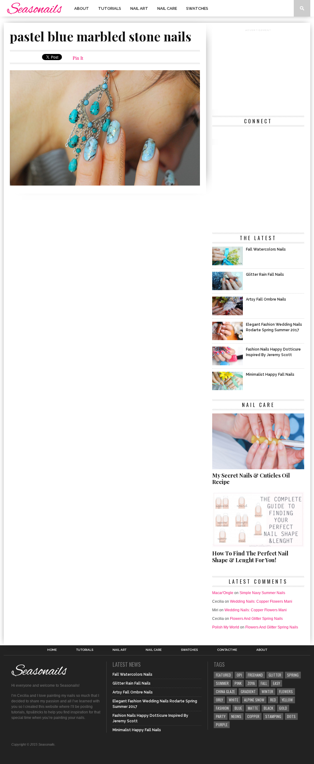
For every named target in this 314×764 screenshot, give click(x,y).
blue (238, 708)
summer (222, 683)
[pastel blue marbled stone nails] (105, 183)
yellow (287, 699)
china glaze (225, 691)
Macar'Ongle (222, 593)
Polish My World (225, 627)
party (220, 716)
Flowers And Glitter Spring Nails (256, 618)
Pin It (78, 58)
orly (219, 699)
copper (253, 716)
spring (293, 675)
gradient (248, 691)
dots (291, 716)
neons (236, 716)
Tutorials (109, 8)
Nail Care (167, 8)
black (268, 708)
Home (52, 649)
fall (264, 683)
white (233, 699)
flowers (286, 691)
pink (238, 683)
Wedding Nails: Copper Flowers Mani (261, 601)
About (81, 8)
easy (276, 683)
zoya (251, 683)
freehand (255, 675)
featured (223, 675)
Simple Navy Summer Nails (262, 593)
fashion (222, 708)
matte (253, 708)
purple (222, 724)
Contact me (227, 649)
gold (283, 708)
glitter (275, 675)
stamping (273, 716)
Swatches (197, 8)
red (273, 699)
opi (239, 675)
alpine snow (254, 699)
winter (267, 691)
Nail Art (139, 8)
